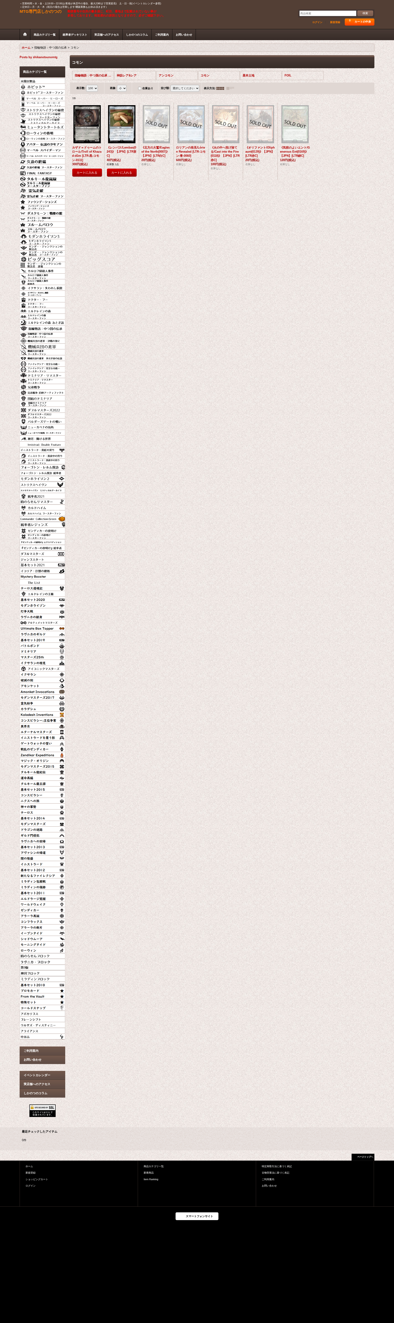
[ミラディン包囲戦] (42, 881)
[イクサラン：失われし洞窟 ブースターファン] (42, 293)
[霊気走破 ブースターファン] (42, 195)
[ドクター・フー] (42, 299)
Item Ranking (151, 1179)
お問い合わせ (32, 1059)
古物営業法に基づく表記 (275, 1172)
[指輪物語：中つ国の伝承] (42, 328)
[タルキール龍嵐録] (42, 178)
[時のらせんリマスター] (42, 501)
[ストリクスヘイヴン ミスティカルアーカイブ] (42, 490)
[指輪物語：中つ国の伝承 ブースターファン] (42, 334)
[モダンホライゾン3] (42, 235)
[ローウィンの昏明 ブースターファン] (42, 138)
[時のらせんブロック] (42, 955)
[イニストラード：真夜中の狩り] (42, 455)
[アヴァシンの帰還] (42, 852)
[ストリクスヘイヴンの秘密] (42, 109)
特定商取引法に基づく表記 (277, 1166)
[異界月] (42, 725)
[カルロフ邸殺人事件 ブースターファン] (42, 276)
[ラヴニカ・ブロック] (42, 961)
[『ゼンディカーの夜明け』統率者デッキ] (42, 547)
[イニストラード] (42, 863)
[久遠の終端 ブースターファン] (42, 166)
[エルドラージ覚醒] (42, 898)
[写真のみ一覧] (221, 88)
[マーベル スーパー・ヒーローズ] (42, 97)
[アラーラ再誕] (42, 915)
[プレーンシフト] (42, 1019)
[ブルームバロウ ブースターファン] (42, 230)
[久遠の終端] (42, 161)
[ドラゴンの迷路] (42, 829)
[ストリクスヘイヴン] (42, 484)
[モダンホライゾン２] (42, 478)
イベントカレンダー (37, 1075)
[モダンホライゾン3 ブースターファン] (42, 241)
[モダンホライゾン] (42, 605)
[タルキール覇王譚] (42, 783)
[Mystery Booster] (42, 576)
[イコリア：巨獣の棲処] (42, 570)
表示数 (81, 88)
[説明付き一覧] (231, 88)
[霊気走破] (42, 190)
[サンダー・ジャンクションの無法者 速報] (42, 264)
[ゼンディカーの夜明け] (42, 530)
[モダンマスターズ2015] (42, 766)
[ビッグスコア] (42, 258)
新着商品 (149, 1172)
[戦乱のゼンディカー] (42, 748)
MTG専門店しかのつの (41, 11)
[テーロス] (42, 812)
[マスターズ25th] (42, 656)
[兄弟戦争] (42, 386)
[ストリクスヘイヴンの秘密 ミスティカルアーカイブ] (42, 120)
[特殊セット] (42, 1001)
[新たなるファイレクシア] (42, 875)
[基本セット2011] (42, 892)
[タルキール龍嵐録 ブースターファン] (42, 184)
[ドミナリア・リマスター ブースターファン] (42, 380)
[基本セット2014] (42, 817)
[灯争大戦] (42, 610)
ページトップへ (365, 1157)
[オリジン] (42, 760)
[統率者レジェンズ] (42, 524)
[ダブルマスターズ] (42, 553)
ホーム (29, 1166)
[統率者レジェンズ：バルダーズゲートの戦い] (42, 421)
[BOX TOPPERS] (42, 628)
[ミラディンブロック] (42, 978)
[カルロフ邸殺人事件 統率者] (42, 281)
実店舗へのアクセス (37, 1084)
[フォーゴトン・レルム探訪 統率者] (42, 472)
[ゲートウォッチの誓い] (42, 743)
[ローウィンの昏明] (42, 132)
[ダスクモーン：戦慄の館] (42, 212)
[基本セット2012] (42, 869)
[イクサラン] (42, 674)
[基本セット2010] (42, 984)
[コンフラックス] (42, 921)
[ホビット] (42, 86)
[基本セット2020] (42, 599)
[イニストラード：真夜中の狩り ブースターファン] (42, 461)
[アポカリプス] (42, 1013)
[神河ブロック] (42, 973)
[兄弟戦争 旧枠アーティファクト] (42, 392)
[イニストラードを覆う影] (42, 737)
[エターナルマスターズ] (42, 731)
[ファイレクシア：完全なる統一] (42, 363)
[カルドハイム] (42, 507)
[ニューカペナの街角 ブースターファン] (42, 432)
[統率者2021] (42, 495)
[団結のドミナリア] (42, 398)
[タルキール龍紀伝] (42, 771)
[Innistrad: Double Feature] (42, 444)
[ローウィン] (42, 949)
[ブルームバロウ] (42, 224)
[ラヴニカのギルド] (42, 633)
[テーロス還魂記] (42, 587)
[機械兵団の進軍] (42, 346)
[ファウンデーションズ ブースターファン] (42, 207)
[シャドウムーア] (42, 938)
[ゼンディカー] (42, 909)
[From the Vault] (42, 996)
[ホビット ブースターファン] (42, 92)
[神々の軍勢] (42, 806)
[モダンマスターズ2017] (42, 697)
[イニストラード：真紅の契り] (42, 449)
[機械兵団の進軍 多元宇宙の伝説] (42, 357)
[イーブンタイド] (42, 932)
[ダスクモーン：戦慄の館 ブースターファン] (42, 218)
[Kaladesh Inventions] (42, 714)
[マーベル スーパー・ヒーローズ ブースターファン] (42, 103)
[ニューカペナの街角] (42, 426)
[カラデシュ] (42, 708)
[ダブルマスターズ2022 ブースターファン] (42, 415)
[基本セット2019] (42, 639)
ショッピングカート (37, 1179)
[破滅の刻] (42, 679)
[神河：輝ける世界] (42, 438)
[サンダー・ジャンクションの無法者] (42, 247)
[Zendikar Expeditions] (42, 754)
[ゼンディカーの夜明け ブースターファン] (42, 536)
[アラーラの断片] (42, 927)
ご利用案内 (31, 1050)
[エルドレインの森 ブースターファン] (42, 316)
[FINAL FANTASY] (42, 172)
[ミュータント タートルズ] (42, 126)
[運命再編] (42, 777)
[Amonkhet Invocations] (42, 691)
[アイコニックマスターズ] (42, 668)
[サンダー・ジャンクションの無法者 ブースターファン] (42, 253)
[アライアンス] (42, 1030)
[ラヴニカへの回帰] (42, 840)
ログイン (317, 22)
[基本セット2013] (42, 846)
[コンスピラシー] (42, 794)
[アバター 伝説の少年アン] (42, 143)
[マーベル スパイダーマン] (42, 149)
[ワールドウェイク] (42, 904)
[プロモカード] (42, 990)
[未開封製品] (42, 80)
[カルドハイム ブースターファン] (42, 513)
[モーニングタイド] (42, 944)
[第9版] (42, 967)
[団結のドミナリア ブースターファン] (42, 403)
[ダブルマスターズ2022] (42, 409)
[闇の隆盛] (42, 858)
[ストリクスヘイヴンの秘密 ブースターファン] (42, 115)
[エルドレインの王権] (42, 593)
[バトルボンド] (42, 645)
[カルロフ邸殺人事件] (42, 270)
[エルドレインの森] (42, 310)
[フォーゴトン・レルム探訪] (42, 466)
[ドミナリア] (42, 651)
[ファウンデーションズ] (42, 201)
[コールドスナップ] (42, 1007)
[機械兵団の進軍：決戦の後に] (42, 340)
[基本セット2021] (42, 564)
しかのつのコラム (35, 1093)
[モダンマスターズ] (42, 823)
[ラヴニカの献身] (42, 616)
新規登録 (335, 22)
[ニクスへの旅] (42, 800)
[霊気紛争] (42, 702)
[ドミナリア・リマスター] (42, 375)
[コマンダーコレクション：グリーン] (42, 518)
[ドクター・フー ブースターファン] (42, 305)
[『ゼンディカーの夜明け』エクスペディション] (42, 541)
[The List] (42, 581)
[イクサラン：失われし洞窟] (42, 287)
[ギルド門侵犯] (42, 834)
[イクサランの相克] (42, 662)
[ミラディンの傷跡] (42, 886)
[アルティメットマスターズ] (42, 622)
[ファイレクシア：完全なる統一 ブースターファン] (42, 369)
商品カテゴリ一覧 (154, 1166)
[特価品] (42, 1036)
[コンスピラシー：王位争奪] (42, 720)
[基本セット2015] (42, 789)
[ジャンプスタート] (42, 559)
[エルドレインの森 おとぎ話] (42, 322)
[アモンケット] (42, 685)
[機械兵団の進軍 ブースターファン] (42, 352)
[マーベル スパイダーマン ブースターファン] (42, 155)
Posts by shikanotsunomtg (38, 57)
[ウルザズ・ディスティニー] (42, 1024)
